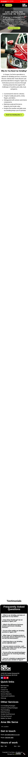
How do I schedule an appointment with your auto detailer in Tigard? (13, 659)
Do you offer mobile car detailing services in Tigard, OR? (13, 631)
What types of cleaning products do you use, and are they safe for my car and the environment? (13, 637)
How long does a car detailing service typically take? (12, 642)
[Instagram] (5, 678)
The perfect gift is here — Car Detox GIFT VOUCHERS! (7, 1)
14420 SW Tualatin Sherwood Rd (10, 673)
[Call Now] (24, 754)
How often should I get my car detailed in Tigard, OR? (12, 620)
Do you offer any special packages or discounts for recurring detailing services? (13, 653)
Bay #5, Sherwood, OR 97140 (9, 675)
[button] (3, 5)
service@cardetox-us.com (12, 734)
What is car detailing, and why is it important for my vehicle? (13, 615)
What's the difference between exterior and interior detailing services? (12, 626)
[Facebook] (2, 678)
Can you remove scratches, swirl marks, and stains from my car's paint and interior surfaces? (14, 647)
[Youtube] (7, 678)
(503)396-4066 (9, 737)
